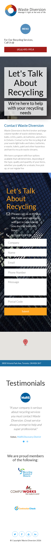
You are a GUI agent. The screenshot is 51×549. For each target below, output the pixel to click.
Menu (25, 29)
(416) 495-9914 (25, 49)
